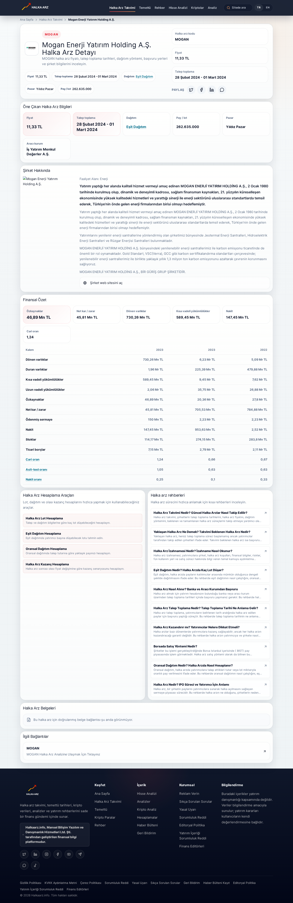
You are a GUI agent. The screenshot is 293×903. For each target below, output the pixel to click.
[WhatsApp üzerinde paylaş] (222, 89)
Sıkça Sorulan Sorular (195, 801)
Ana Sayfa (26, 19)
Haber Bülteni (147, 825)
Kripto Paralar (105, 817)
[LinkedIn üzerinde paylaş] (211, 89)
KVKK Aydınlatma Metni (61, 883)
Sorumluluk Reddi (192, 817)
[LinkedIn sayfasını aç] (35, 854)
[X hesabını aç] (24, 854)
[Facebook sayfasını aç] (57, 854)
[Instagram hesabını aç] (46, 854)
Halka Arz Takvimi (122, 7)
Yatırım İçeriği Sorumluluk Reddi (192, 835)
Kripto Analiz (146, 809)
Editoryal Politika (192, 825)
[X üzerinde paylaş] (191, 89)
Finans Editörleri (191, 846)
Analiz (212, 7)
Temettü (145, 7)
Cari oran (32, 459)
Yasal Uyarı (187, 809)
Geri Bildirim (146, 833)
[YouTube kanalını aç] (69, 854)
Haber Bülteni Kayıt (216, 883)
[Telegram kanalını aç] (80, 854)
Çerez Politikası (90, 883)
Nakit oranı (34, 479)
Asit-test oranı (36, 469)
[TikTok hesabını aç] (35, 865)
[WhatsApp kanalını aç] (24, 865)
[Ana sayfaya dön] (47, 7)
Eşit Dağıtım (144, 76)
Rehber (160, 7)
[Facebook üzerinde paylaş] (201, 89)
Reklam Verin (189, 794)
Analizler (143, 801)
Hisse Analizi (178, 7)
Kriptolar (197, 7)
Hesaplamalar (147, 817)
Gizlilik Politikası (30, 883)
